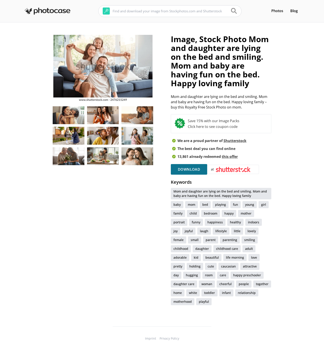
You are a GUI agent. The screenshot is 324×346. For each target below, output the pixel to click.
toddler (209, 293)
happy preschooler (247, 275)
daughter (202, 249)
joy (175, 231)
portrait (179, 222)
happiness (215, 222)
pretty (177, 266)
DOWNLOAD (189, 169)
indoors (253, 222)
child (193, 213)
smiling (249, 240)
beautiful (212, 257)
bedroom (210, 213)
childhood (180, 249)
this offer (230, 156)
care (223, 275)
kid (196, 257)
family (177, 213)
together (262, 284)
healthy (235, 222)
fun (235, 204)
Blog (294, 10)
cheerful (225, 284)
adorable (180, 257)
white (193, 293)
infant (226, 293)
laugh (204, 231)
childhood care (227, 249)
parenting (230, 240)
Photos (277, 10)
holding (195, 266)
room (209, 275)
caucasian (228, 266)
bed (205, 204)
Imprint (150, 338)
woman (206, 284)
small (195, 240)
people (244, 284)
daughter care (183, 284)
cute (211, 266)
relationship (247, 293)
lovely (252, 231)
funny (196, 222)
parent (211, 240)
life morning (235, 257)
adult (249, 249)
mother (246, 213)
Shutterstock (234, 140)
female (178, 240)
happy (229, 213)
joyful (189, 231)
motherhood (182, 301)
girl (263, 204)
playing (220, 204)
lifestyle (221, 231)
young (249, 204)
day (176, 275)
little (237, 231)
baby (177, 204)
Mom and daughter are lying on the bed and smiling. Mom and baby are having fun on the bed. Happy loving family (220, 193)
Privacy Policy (169, 338)
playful (204, 301)
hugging (192, 275)
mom (191, 204)
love (254, 257)
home (177, 293)
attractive (250, 266)
